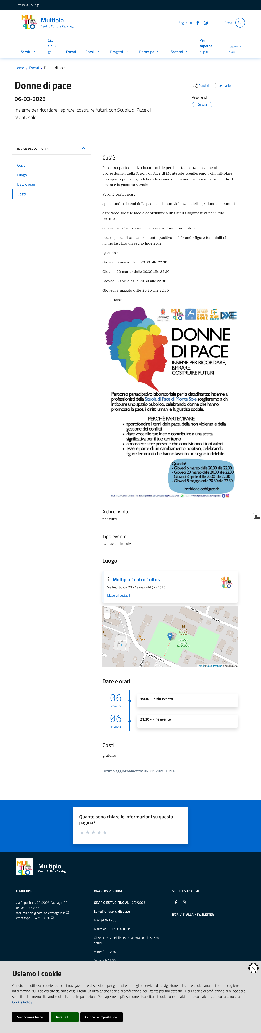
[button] (240, 23)
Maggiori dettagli (118, 595)
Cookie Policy (22, 1002)
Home (19, 68)
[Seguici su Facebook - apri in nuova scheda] (196, 22)
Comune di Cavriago (27, 5)
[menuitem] (29, 52)
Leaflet (201, 665)
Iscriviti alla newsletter (193, 914)
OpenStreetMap (214, 665)
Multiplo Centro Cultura (137, 579)
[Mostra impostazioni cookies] (257, 516)
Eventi (34, 68)
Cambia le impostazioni (101, 1017)
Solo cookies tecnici (30, 1017)
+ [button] (107, 610)
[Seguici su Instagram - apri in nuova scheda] (204, 22)
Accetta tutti (65, 1017)
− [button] (107, 616)
